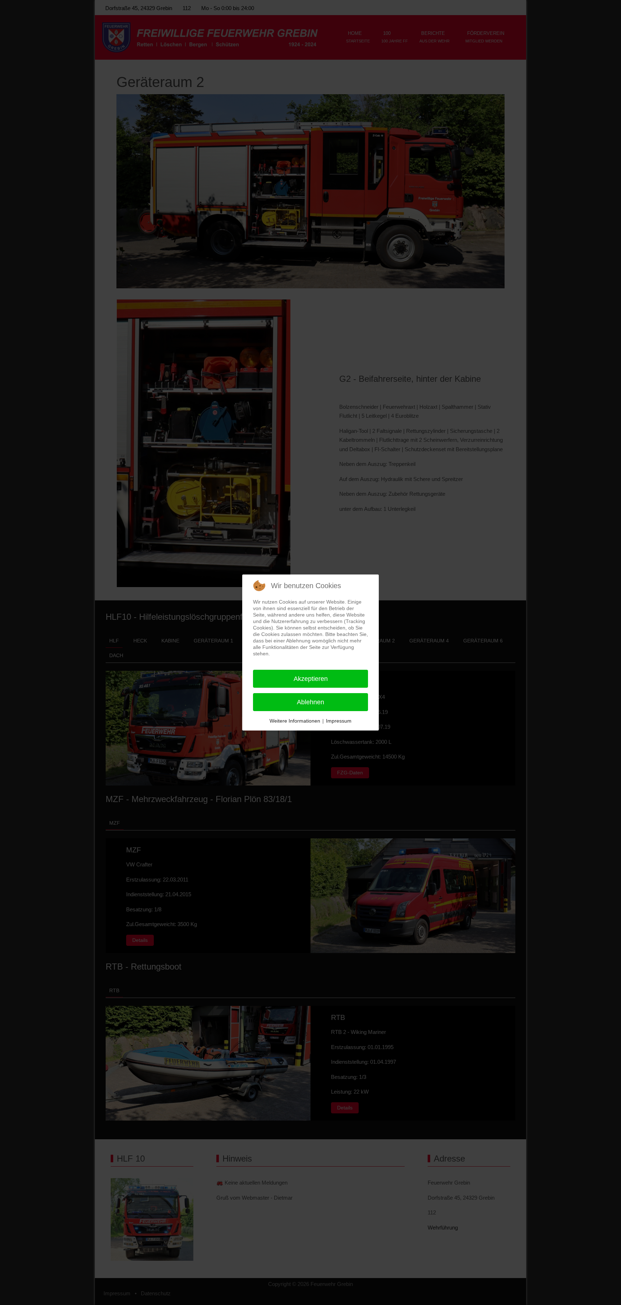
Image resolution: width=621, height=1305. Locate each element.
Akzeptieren (311, 678)
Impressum (338, 721)
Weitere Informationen (295, 721)
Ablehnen (310, 702)
